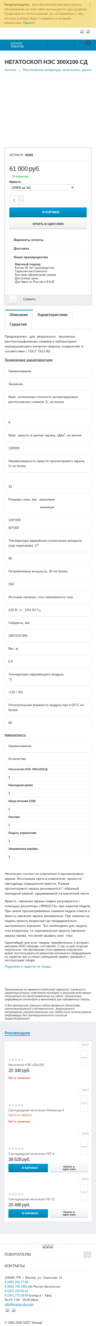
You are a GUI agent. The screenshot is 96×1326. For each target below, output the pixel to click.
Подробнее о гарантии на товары (28, 966)
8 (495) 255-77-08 (16, 1282)
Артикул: (16, 155)
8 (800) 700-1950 (16, 1286)
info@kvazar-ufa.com (19, 1304)
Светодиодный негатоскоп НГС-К (31, 1154)
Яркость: (15, 182)
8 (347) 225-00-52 (16, 1291)
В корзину (51, 212)
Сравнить (29, 299)
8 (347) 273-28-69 (16, 1295)
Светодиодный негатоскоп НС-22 (31, 1199)
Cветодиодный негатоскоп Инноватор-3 (36, 1110)
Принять (29, 23)
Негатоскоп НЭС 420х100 (26, 1065)
